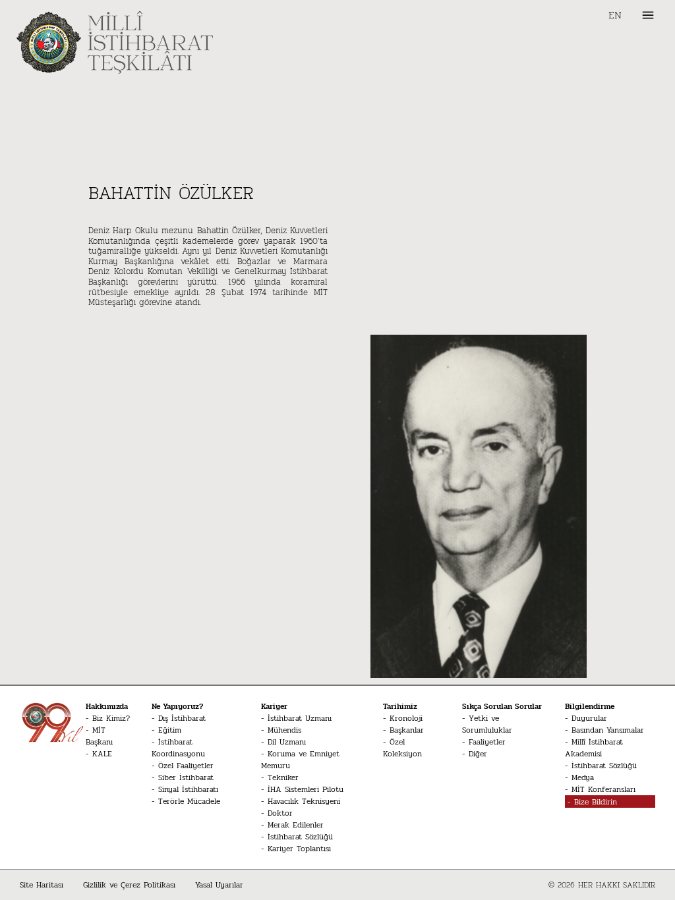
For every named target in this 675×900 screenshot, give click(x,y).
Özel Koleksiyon (402, 748)
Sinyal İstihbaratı (188, 789)
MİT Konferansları (603, 789)
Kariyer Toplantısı (299, 849)
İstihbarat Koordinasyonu (178, 748)
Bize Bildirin (595, 802)
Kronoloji (406, 718)
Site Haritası (41, 885)
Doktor (280, 813)
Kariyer (274, 706)
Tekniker (283, 777)
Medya (583, 777)
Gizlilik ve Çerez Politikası (129, 885)
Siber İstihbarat (186, 777)
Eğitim (169, 730)
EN (615, 15)
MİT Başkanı (99, 736)
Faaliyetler (487, 742)
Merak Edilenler (296, 825)
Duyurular (589, 718)
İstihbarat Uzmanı (300, 718)
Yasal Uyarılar (219, 885)
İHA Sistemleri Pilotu (305, 789)
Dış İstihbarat (182, 718)
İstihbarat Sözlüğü (300, 837)
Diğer (478, 754)
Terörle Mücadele (189, 801)
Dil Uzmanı (287, 742)
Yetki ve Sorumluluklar (487, 724)
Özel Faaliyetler (186, 766)
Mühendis (284, 730)
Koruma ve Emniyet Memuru (300, 760)
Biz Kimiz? (111, 718)
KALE (102, 754)
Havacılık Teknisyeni (304, 801)
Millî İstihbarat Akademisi (594, 748)
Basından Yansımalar (608, 730)
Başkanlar (407, 730)
